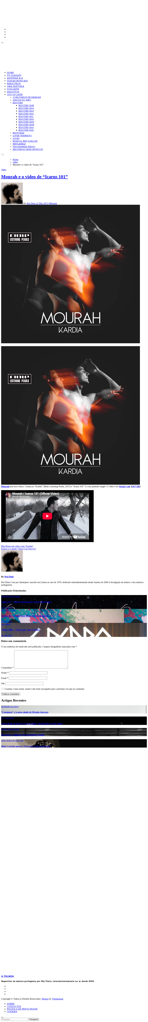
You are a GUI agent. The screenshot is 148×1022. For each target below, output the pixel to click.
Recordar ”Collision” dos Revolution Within (23, 735)
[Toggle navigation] (2, 42)
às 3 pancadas (7, 718)
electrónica (6, 596)
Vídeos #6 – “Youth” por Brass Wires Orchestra (24, 616)
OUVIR (136, 486)
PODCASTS (13, 89)
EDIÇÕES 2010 (26, 119)
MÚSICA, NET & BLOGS (25, 141)
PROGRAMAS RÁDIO (24, 146)
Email (4, 678)
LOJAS (16, 138)
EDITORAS (18, 133)
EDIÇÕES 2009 (26, 122)
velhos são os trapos (10, 729)
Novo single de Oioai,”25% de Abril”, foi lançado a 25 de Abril (31, 723)
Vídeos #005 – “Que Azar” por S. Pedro (20, 630)
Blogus (45, 999)
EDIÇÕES (18, 103)
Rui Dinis (31, 203)
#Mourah (53, 203)
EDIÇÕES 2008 (26, 125)
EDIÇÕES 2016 (26, 127)
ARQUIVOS (13, 92)
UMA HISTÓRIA (15, 86)
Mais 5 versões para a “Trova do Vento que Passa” (26, 746)
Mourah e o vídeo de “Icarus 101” (34, 176)
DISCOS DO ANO (22, 100)
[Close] (2, 1017)
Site (3, 683)
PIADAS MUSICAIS (17, 81)
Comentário (7, 667)
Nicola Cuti (124, 486)
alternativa (6, 610)
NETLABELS (19, 144)
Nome (5, 673)
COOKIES (12, 1011)
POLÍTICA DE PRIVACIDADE (22, 1009)
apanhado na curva (9, 706)
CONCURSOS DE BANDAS (27, 97)
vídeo (3, 169)
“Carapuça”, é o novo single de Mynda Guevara (24, 712)
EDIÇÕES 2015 (26, 130)
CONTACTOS (14, 1006)
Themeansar (57, 999)
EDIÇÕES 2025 (26, 105)
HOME (10, 72)
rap (13, 596)
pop (3, 624)
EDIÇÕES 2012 (26, 114)
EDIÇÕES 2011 (25, 116)
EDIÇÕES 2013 (26, 111)
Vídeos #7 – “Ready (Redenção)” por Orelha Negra (26, 602)
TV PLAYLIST (14, 75)
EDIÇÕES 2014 (26, 108)
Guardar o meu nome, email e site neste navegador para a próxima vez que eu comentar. (45, 689)
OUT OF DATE (15, 94)
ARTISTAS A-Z (15, 78)
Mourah (5, 486)
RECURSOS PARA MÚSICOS (28, 149)
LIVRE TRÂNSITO (22, 135)
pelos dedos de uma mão (12, 740)
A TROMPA (42, 11)
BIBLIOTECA (14, 83)
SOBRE (11, 1004)
